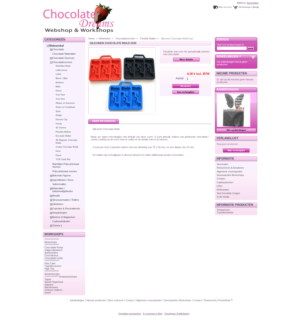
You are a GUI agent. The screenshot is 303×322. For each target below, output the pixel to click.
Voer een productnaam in (230, 44)
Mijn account (225, 7)
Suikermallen (59, 184)
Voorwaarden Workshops (230, 175)
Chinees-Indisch (53, 290)
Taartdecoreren (53, 266)
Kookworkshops (68, 276)
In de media (223, 196)
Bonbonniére (51, 252)
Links (219, 186)
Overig (59, 124)
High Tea (49, 268)
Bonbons (60, 82)
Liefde (58, 74)
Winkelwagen (245, 7)
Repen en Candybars (65, 107)
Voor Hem (60, 99)
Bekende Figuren (61, 175)
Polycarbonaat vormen (64, 171)
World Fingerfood (54, 282)
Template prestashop (129, 313)
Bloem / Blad (61, 78)
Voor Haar (60, 95)
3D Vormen (61, 128)
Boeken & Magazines (63, 217)
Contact (221, 178)
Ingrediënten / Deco (62, 180)
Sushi (48, 292)
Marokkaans (51, 287)
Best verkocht (115, 300)
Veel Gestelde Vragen (228, 193)
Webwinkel (56, 45)
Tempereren (223, 209)
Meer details (186, 59)
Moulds (56, 195)
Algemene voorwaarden (229, 171)
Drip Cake (50, 263)
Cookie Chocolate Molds (67, 147)
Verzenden (222, 164)
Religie (59, 115)
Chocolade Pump (54, 247)
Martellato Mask (63, 66)
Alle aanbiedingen (236, 130)
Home (91, 38)
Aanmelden (253, 3)
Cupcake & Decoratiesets (66, 208)
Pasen (58, 155)
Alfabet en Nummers (65, 103)
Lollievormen (61, 70)
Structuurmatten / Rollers (65, 200)
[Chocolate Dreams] (87, 34)
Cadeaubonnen (225, 182)
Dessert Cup (61, 119)
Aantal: (180, 78)
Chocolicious (51, 255)
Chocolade (58, 49)
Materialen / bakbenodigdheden (62, 190)
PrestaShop (224, 300)
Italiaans (49, 284)
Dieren (59, 91)
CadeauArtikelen (61, 221)
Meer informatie (103, 121)
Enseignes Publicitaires (177, 313)
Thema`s (57, 225)
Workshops (51, 242)
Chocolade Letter (54, 258)
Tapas (48, 279)
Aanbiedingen (227, 89)
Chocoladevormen (62, 62)
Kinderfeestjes (52, 274)
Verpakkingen (59, 212)
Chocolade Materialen (64, 53)
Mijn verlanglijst (236, 150)
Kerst (58, 151)
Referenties (223, 189)
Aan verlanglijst (185, 92)
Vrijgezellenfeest (53, 250)
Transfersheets (225, 212)
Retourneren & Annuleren (230, 167)
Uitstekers (57, 204)
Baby (58, 86)
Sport (58, 111)
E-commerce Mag (152, 313)
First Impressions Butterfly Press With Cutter (243, 99)
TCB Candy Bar (63, 159)
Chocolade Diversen (63, 58)
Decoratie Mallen (63, 136)
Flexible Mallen (63, 132)
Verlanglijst (227, 138)
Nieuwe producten (231, 73)
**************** (52, 239)
